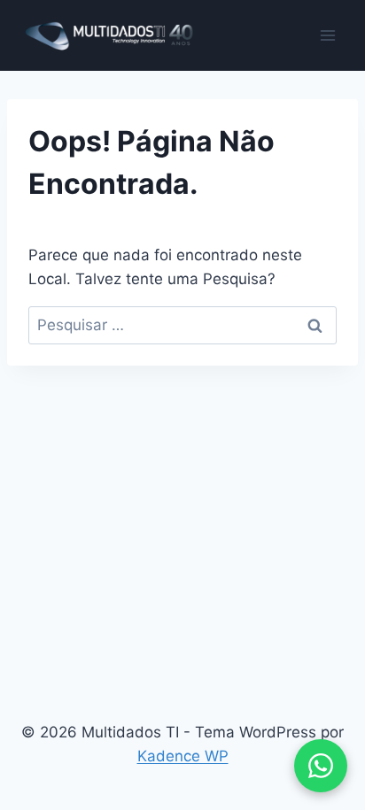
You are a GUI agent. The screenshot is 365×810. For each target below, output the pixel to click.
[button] (320, 765)
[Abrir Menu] (327, 35)
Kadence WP (183, 756)
